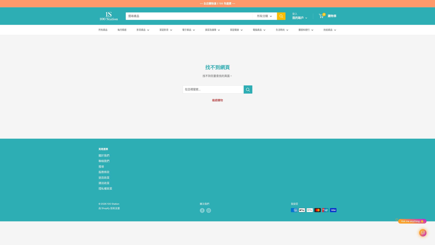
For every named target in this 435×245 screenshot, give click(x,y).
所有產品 (103, 29)
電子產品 (186, 29)
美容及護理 (210, 29)
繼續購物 (217, 100)
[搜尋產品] (281, 16)
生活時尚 (280, 29)
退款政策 (104, 177)
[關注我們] (202, 210)
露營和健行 (304, 29)
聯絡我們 (104, 161)
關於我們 (104, 155)
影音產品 (141, 29)
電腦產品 (257, 29)
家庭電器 (234, 29)
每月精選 (122, 29)
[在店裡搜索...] (248, 89)
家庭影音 (164, 29)
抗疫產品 (328, 29)
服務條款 (104, 172)
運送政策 (104, 183)
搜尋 (101, 166)
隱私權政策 (105, 188)
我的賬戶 (298, 18)
